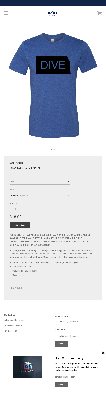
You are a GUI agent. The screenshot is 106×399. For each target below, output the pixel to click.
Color (12, 190)
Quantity (13, 204)
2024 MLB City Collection (66, 321)
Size (11, 176)
